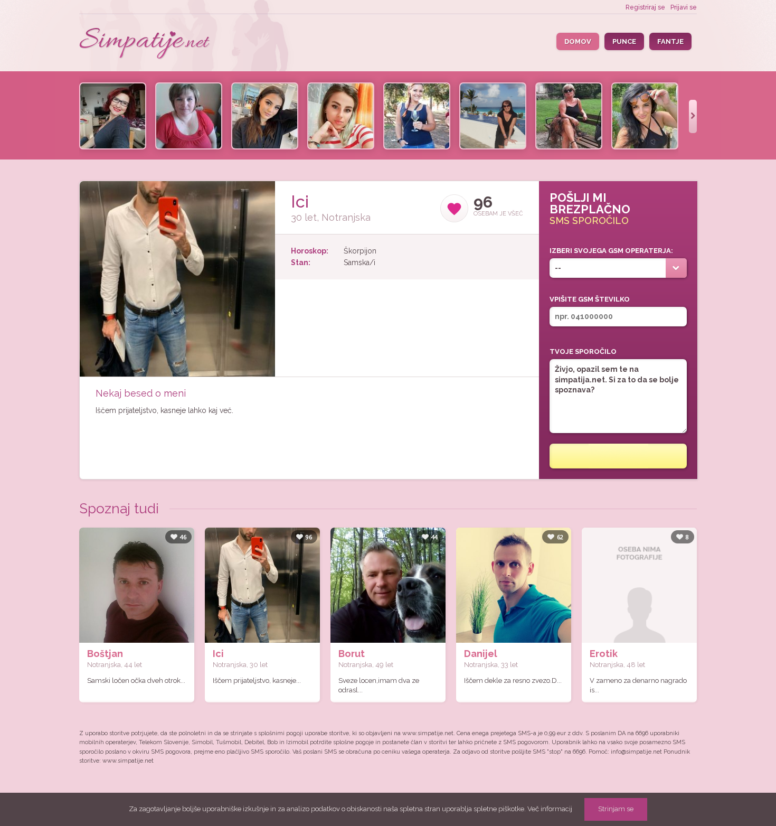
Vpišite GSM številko (590, 299)
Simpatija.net (145, 44)
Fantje (670, 41)
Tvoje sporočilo (583, 351)
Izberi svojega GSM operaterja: (611, 251)
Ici (218, 653)
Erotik (604, 653)
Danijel (480, 653)
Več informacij (549, 809)
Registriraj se (645, 7)
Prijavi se (683, 7)
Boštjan (105, 653)
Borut (351, 653)
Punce (624, 41)
